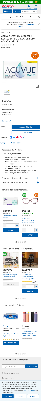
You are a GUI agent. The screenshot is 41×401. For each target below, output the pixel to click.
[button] (36, 11)
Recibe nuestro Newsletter (15, 359)
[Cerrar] (39, 17)
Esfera (8, 32)
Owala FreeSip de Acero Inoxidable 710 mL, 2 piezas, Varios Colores (29, 334)
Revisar (20, 396)
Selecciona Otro (8, 121)
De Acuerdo (8, 396)
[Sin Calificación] (7, 45)
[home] (8, 6)
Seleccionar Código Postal (11, 343)
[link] (10, 137)
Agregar (11, 230)
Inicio (2, 32)
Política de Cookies (29, 390)
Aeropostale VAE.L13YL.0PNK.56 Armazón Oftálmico (28, 220)
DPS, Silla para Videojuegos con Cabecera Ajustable (28, 277)
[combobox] (17, 12)
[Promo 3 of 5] (20, 242)
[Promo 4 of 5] (22, 242)
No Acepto (33, 396)
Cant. (3, 127)
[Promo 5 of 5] (25, 242)
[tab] (20, 373)
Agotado (10, 284)
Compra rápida (26, 132)
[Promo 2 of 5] (18, 242)
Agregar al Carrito (25, 127)
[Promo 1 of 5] (16, 242)
